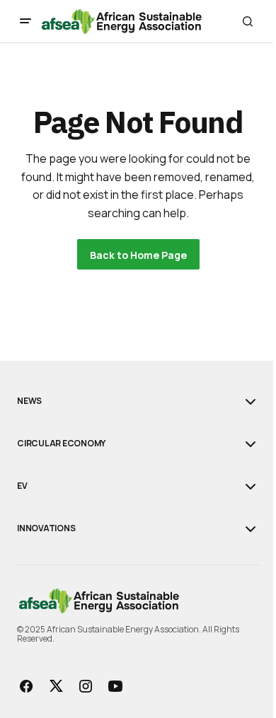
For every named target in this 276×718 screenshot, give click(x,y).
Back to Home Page (138, 255)
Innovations (46, 528)
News (29, 401)
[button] (25, 21)
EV (22, 486)
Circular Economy (61, 443)
